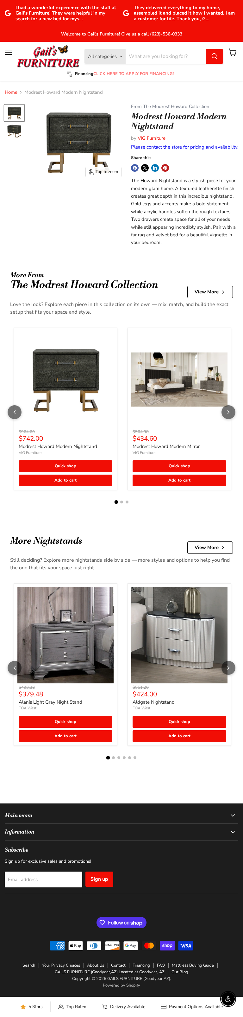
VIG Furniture (151, 138)
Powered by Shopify (121, 985)
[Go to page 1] (116, 502)
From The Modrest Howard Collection (170, 106)
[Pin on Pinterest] (165, 168)
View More (207, 292)
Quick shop (65, 466)
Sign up (99, 879)
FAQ (161, 965)
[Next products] (228, 412)
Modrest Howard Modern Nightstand (58, 446)
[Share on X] (145, 168)
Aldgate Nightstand (154, 702)
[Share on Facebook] (135, 168)
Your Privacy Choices (61, 965)
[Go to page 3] (127, 502)
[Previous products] (15, 412)
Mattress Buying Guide (193, 965)
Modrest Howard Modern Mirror (166, 446)
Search (28, 965)
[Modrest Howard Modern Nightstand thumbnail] (14, 113)
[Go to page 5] (129, 757)
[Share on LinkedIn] (155, 168)
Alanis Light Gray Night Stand (50, 702)
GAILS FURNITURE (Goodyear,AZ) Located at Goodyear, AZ (110, 972)
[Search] (214, 56)
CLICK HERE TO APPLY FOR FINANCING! (133, 74)
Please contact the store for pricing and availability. (184, 147)
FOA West (27, 708)
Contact (118, 965)
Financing (141, 965)
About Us (95, 965)
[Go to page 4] (124, 757)
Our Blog (179, 972)
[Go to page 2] (121, 502)
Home (11, 92)
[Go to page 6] (135, 757)
